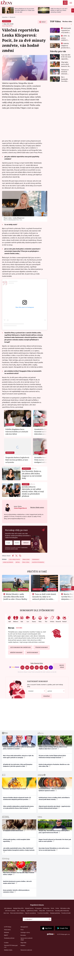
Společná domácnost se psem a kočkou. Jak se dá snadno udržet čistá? (17, 882)
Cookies (6, 942)
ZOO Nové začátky (10, 910)
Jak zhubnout (8, 908)
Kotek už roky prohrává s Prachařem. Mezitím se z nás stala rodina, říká (54, 765)
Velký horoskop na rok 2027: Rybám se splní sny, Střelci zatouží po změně (59, 10)
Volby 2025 (42, 910)
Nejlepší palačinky (55, 913)
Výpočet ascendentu (30, 913)
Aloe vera (6, 913)
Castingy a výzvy (25, 932)
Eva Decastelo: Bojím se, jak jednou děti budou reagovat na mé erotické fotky (32, 474)
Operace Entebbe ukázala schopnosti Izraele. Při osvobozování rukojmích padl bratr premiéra (17, 798)
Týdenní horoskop (41, 647)
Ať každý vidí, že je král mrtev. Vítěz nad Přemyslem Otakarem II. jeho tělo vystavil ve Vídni (17, 765)
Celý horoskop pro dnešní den (20, 647)
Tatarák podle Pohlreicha (62, 910)
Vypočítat (46, 696)
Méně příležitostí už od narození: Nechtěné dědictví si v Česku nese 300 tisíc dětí (24, 10)
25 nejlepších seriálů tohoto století (13, 830)
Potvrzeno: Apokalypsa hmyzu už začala (14, 788)
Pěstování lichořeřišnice (17, 913)
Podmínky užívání (9, 938)
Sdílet (42, 22)
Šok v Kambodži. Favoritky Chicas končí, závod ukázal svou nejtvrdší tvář (65, 79)
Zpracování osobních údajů (26, 939)
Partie (52, 908)
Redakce (23, 945)
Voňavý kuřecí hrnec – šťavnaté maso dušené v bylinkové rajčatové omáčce (52, 789)
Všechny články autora (37, 507)
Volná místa (7, 929)
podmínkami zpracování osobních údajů (16, 548)
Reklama (6, 932)
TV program (38, 908)
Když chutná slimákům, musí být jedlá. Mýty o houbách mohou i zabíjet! (18, 873)
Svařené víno (50, 910)
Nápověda (23, 942)
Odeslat (26, 543)
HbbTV (6, 935)
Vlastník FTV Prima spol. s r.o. (11, 946)
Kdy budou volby (65, 908)
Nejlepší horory (29, 908)
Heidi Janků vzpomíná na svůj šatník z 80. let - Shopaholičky (66, 32)
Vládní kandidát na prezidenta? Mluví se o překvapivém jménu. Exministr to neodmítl (19, 747)
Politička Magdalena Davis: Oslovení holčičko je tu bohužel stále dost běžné (16, 431)
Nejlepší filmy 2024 (18, 908)
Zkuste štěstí (61, 666)
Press (22, 929)
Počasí (57, 908)
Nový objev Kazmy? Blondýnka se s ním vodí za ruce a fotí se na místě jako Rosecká (54, 849)
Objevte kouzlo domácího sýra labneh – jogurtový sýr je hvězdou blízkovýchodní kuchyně (54, 807)
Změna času (46, 908)
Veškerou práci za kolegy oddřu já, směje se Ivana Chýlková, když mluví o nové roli (53, 747)
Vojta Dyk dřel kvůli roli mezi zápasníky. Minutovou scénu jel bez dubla (66, 57)
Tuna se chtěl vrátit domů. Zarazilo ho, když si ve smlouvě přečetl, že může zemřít (44, 598)
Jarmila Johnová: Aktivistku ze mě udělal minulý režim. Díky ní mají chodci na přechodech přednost (33, 491)
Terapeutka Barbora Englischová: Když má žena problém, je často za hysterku (17, 459)
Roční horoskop (32, 652)
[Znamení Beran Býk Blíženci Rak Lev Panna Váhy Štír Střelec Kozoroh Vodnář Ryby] (17, 543)
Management (24, 927)
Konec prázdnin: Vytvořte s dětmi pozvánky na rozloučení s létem (16, 891)
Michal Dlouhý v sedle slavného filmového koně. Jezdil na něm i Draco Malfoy (15, 596)
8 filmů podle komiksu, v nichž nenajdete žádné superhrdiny (16, 840)
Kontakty (23, 935)
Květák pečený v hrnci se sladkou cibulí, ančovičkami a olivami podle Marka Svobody (54, 798)
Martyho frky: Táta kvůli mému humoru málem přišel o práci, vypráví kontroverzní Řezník (54, 831)
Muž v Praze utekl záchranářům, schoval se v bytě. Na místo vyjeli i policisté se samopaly (18, 756)
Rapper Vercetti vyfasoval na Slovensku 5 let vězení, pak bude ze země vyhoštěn (55, 840)
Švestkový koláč (65, 913)
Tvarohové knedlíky (43, 913)
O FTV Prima (7, 927)
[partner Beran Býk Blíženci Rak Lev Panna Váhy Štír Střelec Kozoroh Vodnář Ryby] (55, 691)
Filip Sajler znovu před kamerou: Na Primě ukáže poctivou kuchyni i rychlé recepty (65, 64)
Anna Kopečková (7, 26)
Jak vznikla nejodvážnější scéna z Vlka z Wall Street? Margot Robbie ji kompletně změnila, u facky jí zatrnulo (18, 849)
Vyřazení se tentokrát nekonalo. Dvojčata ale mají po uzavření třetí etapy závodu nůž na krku (65, 72)
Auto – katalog (21, 910)
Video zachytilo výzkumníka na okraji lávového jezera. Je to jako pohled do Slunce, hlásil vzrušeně (18, 807)
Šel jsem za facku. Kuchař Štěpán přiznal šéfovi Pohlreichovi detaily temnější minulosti (52, 756)
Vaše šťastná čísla (37, 663)
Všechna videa (67, 21)
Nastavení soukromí (26, 950)
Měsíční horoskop (16, 652)
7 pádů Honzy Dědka (32, 910)
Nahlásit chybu (8, 950)
